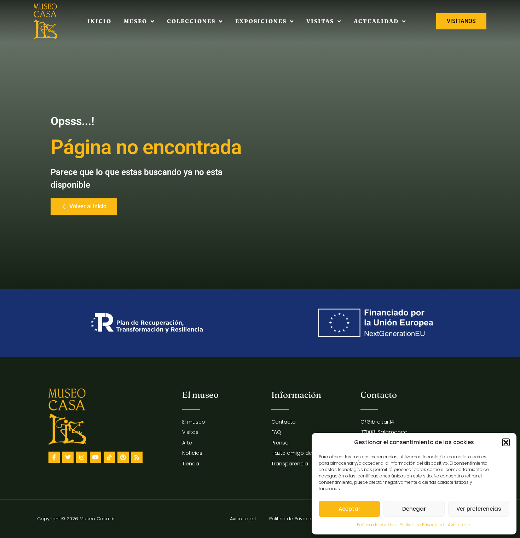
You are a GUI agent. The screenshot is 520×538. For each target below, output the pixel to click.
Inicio (99, 21)
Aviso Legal (460, 525)
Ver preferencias (478, 508)
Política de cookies (376, 525)
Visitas (320, 21)
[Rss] (137, 457)
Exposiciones (261, 21)
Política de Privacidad (421, 525)
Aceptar (349, 508)
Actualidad (376, 21)
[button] (505, 442)
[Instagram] (81, 457)
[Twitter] (68, 457)
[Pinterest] (123, 457)
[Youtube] (95, 457)
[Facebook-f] (54, 457)
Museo (135, 21)
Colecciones (191, 21)
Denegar (414, 508)
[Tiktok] (109, 457)
